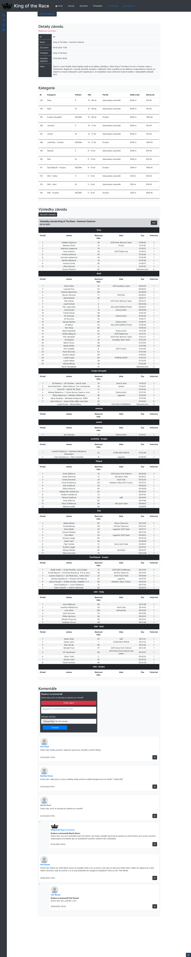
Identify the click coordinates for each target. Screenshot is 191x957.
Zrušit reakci (69, 703)
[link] (188, 955)
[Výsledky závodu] (3, 25)
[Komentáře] (3, 30)
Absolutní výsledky (48, 214)
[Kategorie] (3, 20)
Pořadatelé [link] (97, 6)
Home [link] (60, 6)
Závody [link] (71, 6)
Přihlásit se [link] (130, 6)
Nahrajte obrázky (48, 717)
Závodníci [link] (84, 6)
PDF (154, 223)
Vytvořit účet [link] (112, 6)
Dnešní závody (47, 13)
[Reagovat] (154, 757)
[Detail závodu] (3, 15)
